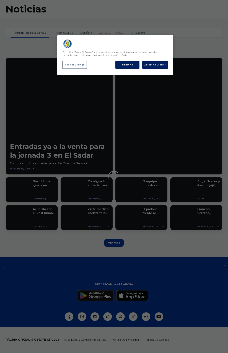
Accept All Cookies (155, 65)
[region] (115, 55)
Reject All (127, 65)
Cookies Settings (74, 65)
